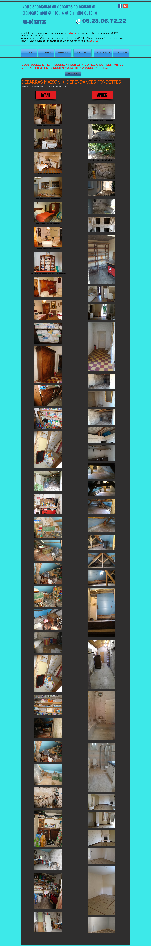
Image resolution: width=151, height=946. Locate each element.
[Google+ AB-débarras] (125, 6)
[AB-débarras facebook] (120, 6)
